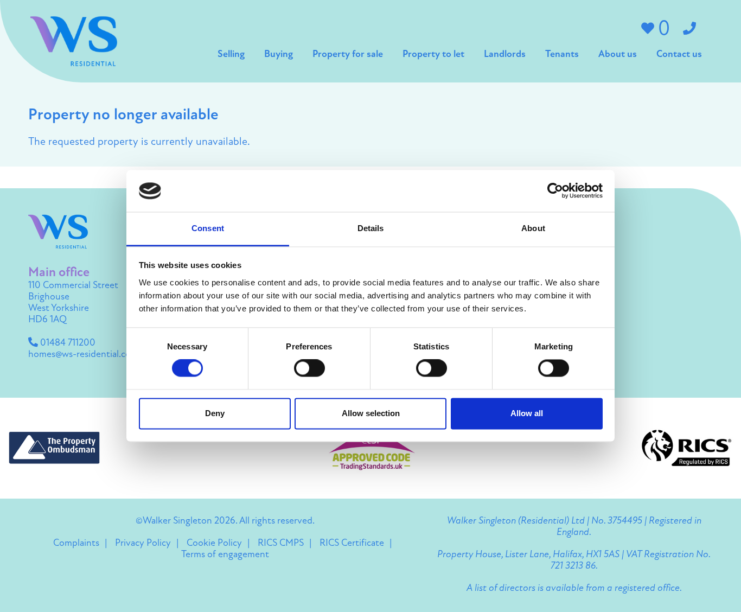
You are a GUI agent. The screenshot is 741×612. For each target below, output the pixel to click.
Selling (231, 55)
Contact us (679, 55)
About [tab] (533, 228)
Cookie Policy (214, 544)
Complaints (76, 544)
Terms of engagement (225, 555)
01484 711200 (66, 343)
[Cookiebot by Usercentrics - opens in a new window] (555, 191)
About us (617, 55)
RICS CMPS (281, 544)
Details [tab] (370, 228)
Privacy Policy (143, 544)
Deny (215, 413)
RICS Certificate (352, 544)
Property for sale (347, 55)
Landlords (505, 55)
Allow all (526, 413)
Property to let (433, 55)
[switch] (309, 368)
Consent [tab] (207, 228)
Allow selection (371, 413)
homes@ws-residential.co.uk (85, 355)
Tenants (562, 55)
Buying (278, 55)
